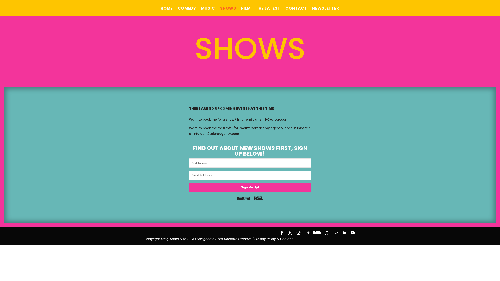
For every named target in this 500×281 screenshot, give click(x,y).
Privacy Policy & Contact (273, 239)
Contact (296, 9)
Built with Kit (250, 198)
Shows (228, 9)
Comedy (187, 9)
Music (208, 9)
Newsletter (325, 9)
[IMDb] (317, 233)
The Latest (268, 9)
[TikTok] (308, 233)
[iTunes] (326, 233)
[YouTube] (353, 233)
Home (167, 9)
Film (246, 9)
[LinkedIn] (344, 233)
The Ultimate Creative (234, 239)
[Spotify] (336, 233)
